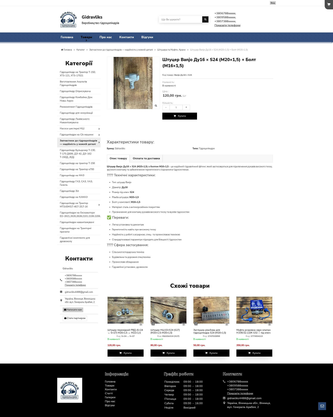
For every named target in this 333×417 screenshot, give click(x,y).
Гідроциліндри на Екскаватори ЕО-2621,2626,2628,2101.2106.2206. (80, 214)
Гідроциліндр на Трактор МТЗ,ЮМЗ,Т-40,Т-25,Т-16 (74, 204)
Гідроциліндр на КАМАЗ (74, 197)
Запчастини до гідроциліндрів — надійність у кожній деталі (78, 142)
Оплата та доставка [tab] (146, 158)
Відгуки (147, 37)
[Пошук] (205, 19)
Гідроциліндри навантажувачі (77, 222)
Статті (109, 393)
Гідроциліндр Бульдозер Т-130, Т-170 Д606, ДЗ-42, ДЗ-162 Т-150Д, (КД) (77, 154)
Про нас (106, 37)
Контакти (126, 37)
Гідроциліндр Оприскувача (75, 91)
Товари (86, 37)
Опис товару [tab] (118, 158)
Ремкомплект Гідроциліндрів (76, 106)
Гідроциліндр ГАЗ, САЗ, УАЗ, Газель (76, 183)
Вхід (273, 3)
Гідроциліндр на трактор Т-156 (77, 163)
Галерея (110, 397)
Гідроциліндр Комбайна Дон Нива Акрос (76, 99)
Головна (67, 37)
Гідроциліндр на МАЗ (72, 175)
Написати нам (74, 309)
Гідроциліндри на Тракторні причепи (75, 230)
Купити (181, 116)
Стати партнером (76, 318)
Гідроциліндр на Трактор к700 (77, 169)
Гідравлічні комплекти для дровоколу (75, 239)
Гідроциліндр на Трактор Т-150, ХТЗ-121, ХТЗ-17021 (78, 73)
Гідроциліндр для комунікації (76, 113)
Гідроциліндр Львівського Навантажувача (74, 120)
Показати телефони (227, 25)
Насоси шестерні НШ (72, 128)
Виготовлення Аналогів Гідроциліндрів (73, 83)
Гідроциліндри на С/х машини (76, 134)
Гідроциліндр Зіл (69, 191)
